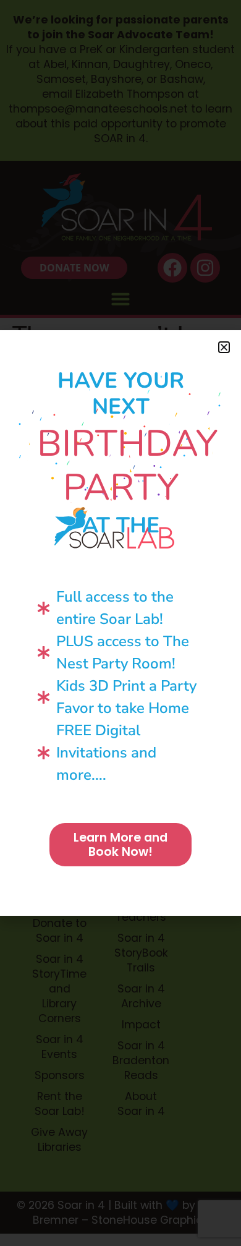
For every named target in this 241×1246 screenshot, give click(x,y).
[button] (224, 347)
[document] (120, 623)
